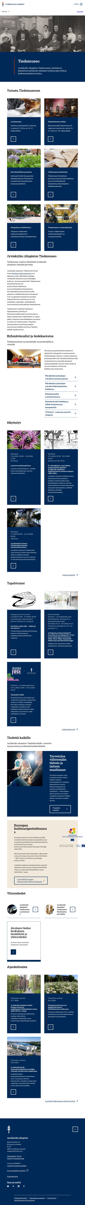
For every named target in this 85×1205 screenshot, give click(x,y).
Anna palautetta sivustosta (16, 1171)
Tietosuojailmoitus (20, 1198)
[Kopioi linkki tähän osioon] (42, 90)
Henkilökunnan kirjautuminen (24, 1200)
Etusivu (4, 11)
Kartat (19, 1156)
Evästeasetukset (12, 1176)
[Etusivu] (13, 4)
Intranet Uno (51, 1198)
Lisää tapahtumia (68, 729)
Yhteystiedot (11, 1156)
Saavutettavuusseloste (37, 1198)
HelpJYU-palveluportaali (15, 1158)
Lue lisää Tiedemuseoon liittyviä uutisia (60, 1101)
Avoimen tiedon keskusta (21, 273)
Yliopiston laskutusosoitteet (16, 1166)
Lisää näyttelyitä (68, 575)
